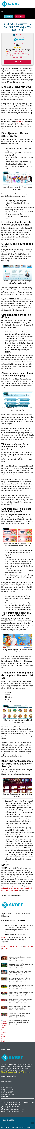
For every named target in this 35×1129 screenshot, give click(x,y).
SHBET (4, 937)
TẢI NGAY (9, 16)
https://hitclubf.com (24, 1072)
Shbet (17, 45)
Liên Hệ (28, 1127)
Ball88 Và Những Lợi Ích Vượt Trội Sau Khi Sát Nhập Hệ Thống (21, 964)
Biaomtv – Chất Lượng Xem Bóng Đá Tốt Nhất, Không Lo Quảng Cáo (20, 1000)
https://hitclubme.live (8, 1072)
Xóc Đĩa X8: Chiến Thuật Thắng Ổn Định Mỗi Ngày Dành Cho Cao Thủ (19, 978)
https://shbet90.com (17, 1109)
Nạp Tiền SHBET (7, 1087)
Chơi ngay (17, 61)
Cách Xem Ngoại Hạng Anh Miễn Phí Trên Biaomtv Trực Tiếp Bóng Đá (20, 971)
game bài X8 (16, 886)
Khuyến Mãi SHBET (8, 1094)
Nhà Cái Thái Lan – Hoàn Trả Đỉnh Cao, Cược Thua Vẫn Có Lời (21, 986)
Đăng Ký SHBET (7, 1090)
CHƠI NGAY (19, 16)
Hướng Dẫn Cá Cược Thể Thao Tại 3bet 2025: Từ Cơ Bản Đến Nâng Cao (21, 993)
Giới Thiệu (5, 1127)
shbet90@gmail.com (15, 1111)
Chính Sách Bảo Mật (17, 1127)
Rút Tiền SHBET (7, 1092)
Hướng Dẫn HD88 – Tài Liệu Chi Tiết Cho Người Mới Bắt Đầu (20, 1007)
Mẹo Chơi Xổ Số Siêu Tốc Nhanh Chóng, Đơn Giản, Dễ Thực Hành (19, 1021)
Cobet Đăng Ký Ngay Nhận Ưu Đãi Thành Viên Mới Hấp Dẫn (19, 1014)
